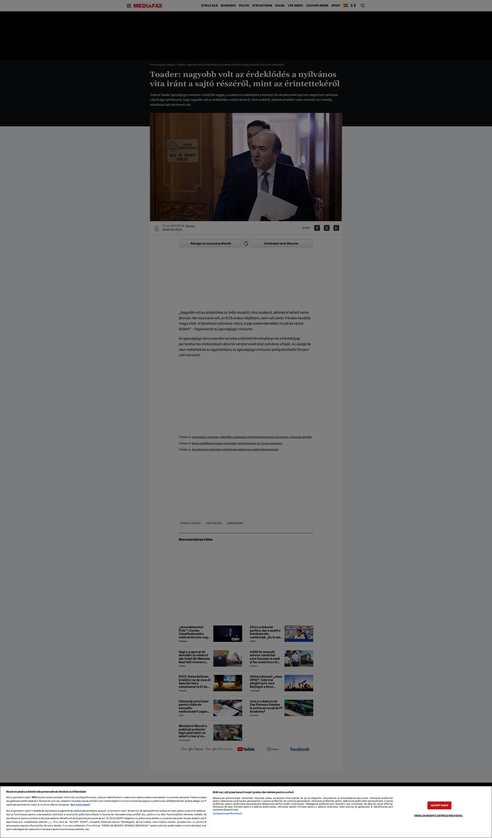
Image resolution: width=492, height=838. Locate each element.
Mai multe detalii (80, 804)
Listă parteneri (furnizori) (227, 813)
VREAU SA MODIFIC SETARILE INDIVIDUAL (438, 815)
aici (50, 822)
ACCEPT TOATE (439, 805)
